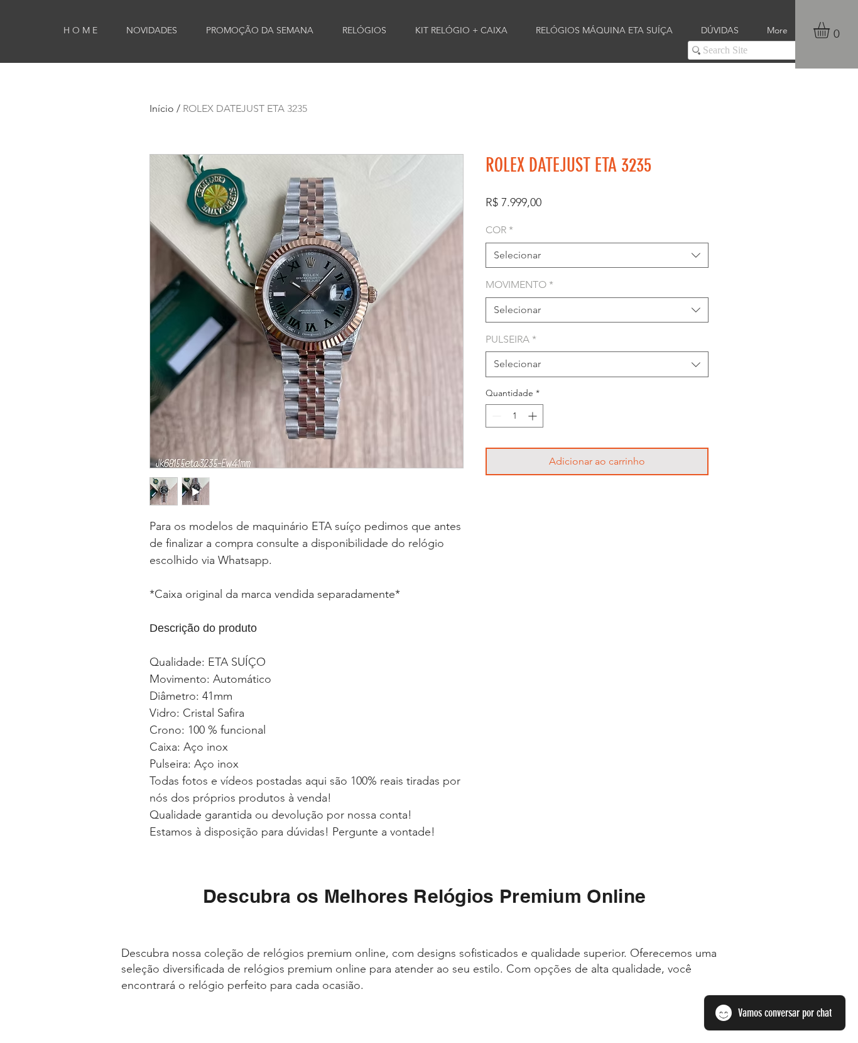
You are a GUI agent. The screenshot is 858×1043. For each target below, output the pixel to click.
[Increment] (533, 416)
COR (499, 230)
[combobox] (597, 255)
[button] (831, 30)
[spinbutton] (514, 416)
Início (161, 108)
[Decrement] (495, 416)
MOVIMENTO (519, 284)
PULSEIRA (511, 339)
